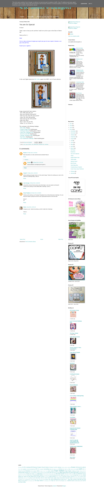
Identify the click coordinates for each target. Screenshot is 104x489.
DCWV (34, 472)
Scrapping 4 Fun (21, 479)
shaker (35, 479)
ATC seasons (40, 469)
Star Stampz (51, 479)
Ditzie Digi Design (75, 472)
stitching (46, 144)
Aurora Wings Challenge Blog (77, 395)
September (73, 136)
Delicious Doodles (43, 472)
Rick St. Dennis (44, 477)
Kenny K (31, 475)
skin (37, 479)
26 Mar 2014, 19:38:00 (36, 193)
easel (36, 473)
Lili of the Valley (60, 475)
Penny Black (77, 476)
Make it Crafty (69, 475)
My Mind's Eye (41, 144)
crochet (26, 472)
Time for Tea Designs (60, 480)
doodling (27, 473)
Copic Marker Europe (75, 336)
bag (54, 469)
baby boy (51, 469)
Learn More (84, 3)
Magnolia (65, 475)
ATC (36, 469)
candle (77, 469)
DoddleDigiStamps (82, 472)
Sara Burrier (62, 477)
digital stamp (62, 472)
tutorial (69, 480)
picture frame (83, 476)
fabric (57, 473)
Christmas (28, 471)
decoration (38, 472)
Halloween (80, 473)
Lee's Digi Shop (46, 475)
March (72, 148)
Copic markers (28, 144)
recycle (33, 477)
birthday (60, 469)
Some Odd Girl (41, 479)
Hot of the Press (23, 475)
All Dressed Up (79, 467)
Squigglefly (46, 479)
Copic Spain (68, 471)
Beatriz (25, 152)
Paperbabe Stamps (66, 476)
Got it (90, 3)
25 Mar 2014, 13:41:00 (38, 162)
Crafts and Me (21, 472)
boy (69, 469)
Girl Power (73, 150)
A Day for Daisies (45, 467)
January (73, 173)
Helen (24, 207)
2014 (71, 129)
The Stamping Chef (47, 480)
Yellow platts (73, 159)
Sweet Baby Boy (74, 165)
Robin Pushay (50, 477)
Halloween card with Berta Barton (80, 71)
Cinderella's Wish (80, 82)
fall (69, 473)
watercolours (77, 480)
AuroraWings (46, 469)
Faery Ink (66, 473)
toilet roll (66, 480)
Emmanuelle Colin (52, 473)
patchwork (73, 476)
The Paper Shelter (74, 333)
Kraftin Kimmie (39, 475)
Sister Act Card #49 (24, 133)
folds (72, 473)
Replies (26, 159)
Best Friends (79, 93)
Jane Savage (26, 183)
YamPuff (84, 480)
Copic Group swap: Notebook (77, 169)
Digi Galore (22, 136)
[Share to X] (38, 142)
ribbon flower (38, 477)
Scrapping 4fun (28, 479)
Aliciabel (73, 467)
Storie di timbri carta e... (62, 479)
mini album (81, 475)
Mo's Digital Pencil (25, 476)
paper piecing (52, 476)
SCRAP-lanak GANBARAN (76, 446)
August (72, 138)
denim (48, 472)
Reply (24, 156)
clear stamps (33, 470)
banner (56, 469)
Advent (63, 467)
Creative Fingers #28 (25, 129)
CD (85, 469)
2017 (71, 123)
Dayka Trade (30, 472)
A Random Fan (52, 467)
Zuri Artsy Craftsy (22, 482)
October (73, 134)
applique (24, 469)
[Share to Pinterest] (41, 142)
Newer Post (22, 239)
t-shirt (78, 479)
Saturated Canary (69, 477)
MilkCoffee (36, 144)
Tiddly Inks (53, 480)
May (72, 144)
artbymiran (33, 469)
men (33, 144)
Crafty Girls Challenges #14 (26, 132)
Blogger (64, 485)
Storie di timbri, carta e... (75, 406)
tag (80, 479)
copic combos (51, 471)
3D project (20, 467)
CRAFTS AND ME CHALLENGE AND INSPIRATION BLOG (74, 441)
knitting (34, 475)
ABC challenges (58, 467)
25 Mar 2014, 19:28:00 (35, 183)
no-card (38, 476)
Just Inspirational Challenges (27, 138)
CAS (83, 469)
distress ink (67, 472)
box (67, 469)
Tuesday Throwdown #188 (26, 135)
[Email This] (35, 142)
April (72, 146)
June (72, 142)
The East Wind (24, 480)
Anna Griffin (20, 469)
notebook (43, 476)
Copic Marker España (75, 352)
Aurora (29, 162)
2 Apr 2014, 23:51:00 (31, 207)
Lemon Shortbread (53, 475)
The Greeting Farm (30, 480)
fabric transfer (61, 473)
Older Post (60, 239)
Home (22, 17)
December (73, 131)
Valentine (73, 480)
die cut (51, 472)
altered (84, 467)
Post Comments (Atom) (31, 241)
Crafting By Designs (74, 374)
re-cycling (30, 477)
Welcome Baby (79, 48)
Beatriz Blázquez (74, 384)
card (24, 144)
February (73, 171)
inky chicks (72, 457)
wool (81, 480)
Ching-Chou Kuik (21, 470)
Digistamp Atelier (56, 472)
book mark (64, 469)
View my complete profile (73, 36)
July (72, 140)
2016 (71, 125)
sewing (32, 479)
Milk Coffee (37, 79)
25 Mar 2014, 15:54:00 (33, 173)
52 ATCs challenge (26, 467)
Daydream (73, 151)
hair (76, 473)
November (73, 133)
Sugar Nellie (70, 479)
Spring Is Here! (74, 161)
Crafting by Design (24, 130)
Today (72, 155)
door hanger (32, 473)
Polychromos (20, 477)
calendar (72, 469)
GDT (75, 473)
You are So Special (75, 153)
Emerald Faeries (45, 473)
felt (70, 473)
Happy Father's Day (75, 157)
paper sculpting (59, 476)
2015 (71, 127)
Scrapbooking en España (76, 167)
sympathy (75, 479)
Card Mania (72, 417)
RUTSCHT (72, 363)
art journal (29, 469)
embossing (39, 473)
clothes (38, 471)
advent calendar (68, 467)
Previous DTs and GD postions (48, 17)
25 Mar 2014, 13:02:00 (32, 152)
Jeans (28, 475)
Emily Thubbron (27, 193)
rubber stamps (57, 477)
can (75, 469)
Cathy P (25, 173)
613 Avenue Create (74, 310)
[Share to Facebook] (40, 142)
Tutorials (30, 17)
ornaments (47, 476)
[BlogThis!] (37, 142)
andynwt (54, 485)
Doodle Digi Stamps (22, 473)
